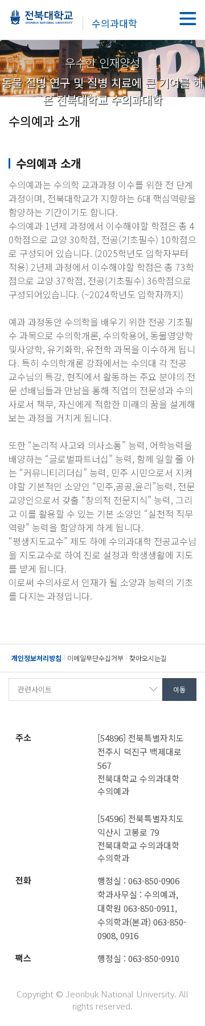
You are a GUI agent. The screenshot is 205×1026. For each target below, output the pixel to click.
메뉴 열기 (187, 18)
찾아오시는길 (148, 658)
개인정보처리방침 (36, 658)
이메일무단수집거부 (95, 658)
